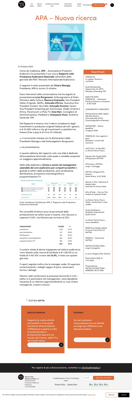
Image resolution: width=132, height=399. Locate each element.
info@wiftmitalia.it (91, 368)
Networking (87, 5)
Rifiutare (111, 395)
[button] (45, 344)
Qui (21, 138)
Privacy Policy (60, 384)
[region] (66, 394)
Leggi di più (91, 395)
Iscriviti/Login (98, 5)
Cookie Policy (72, 384)
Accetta (123, 395)
